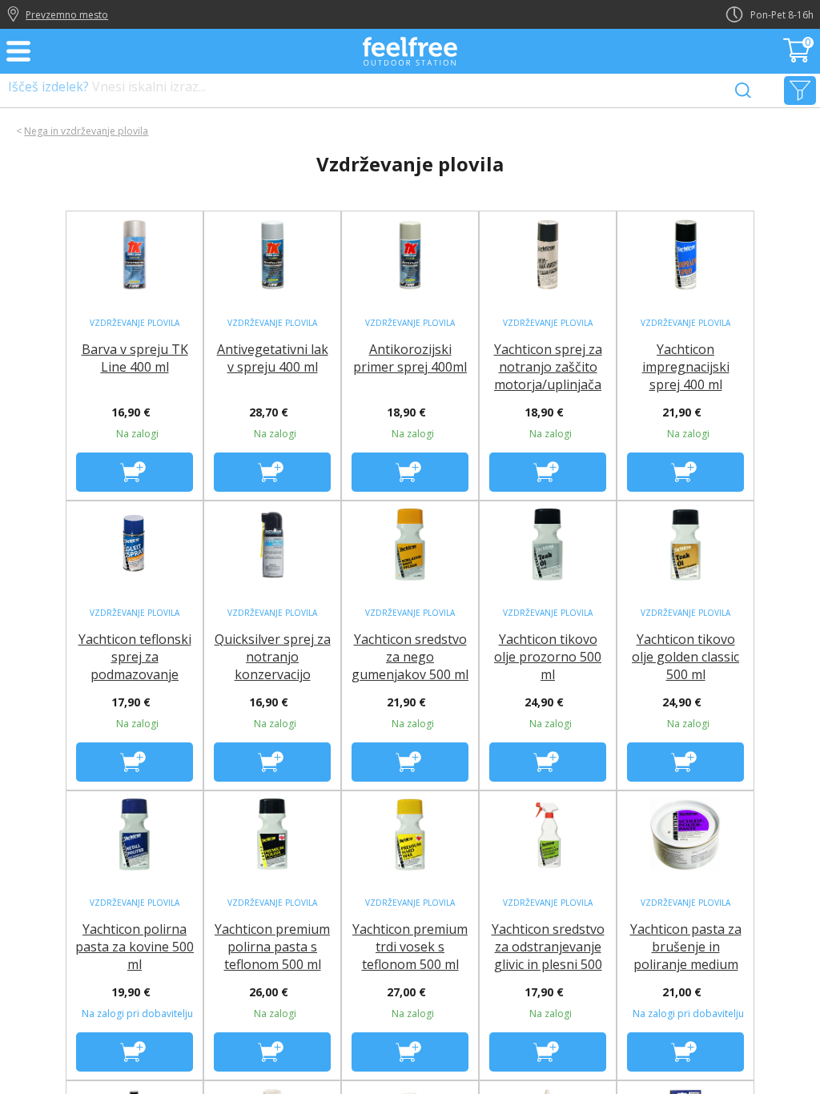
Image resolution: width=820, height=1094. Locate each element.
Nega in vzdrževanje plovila (86, 131)
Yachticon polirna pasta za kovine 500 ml (134, 946)
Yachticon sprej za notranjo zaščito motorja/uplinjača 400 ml (548, 375)
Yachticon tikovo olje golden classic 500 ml (685, 656)
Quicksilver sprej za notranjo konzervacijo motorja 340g (273, 665)
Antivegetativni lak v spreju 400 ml (272, 358)
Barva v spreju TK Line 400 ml (135, 358)
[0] (798, 57)
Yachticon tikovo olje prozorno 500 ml (547, 656)
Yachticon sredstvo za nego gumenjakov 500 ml (410, 656)
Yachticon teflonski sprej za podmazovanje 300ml (134, 665)
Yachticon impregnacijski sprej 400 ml (686, 366)
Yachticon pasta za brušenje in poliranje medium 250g (686, 955)
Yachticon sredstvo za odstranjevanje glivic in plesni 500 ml (548, 955)
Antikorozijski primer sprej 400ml (410, 358)
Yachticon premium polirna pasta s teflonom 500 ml (272, 946)
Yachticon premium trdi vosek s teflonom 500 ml (410, 946)
